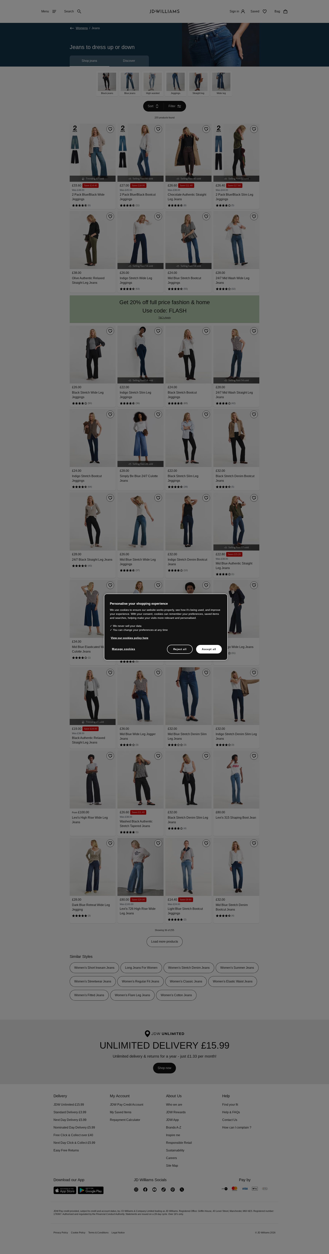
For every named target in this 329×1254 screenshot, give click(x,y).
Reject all (180, 651)
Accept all (209, 651)
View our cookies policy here (130, 639)
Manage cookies (124, 650)
